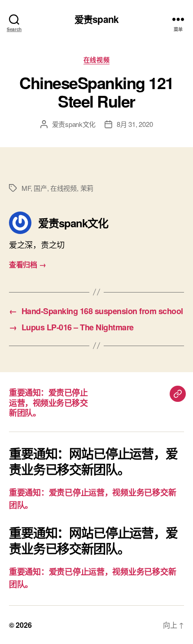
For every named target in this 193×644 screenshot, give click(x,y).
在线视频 (96, 60)
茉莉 (87, 188)
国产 (40, 188)
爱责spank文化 (74, 124)
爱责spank (96, 19)
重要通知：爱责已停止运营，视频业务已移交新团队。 (48, 403)
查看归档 (27, 264)
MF (26, 188)
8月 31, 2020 (135, 124)
